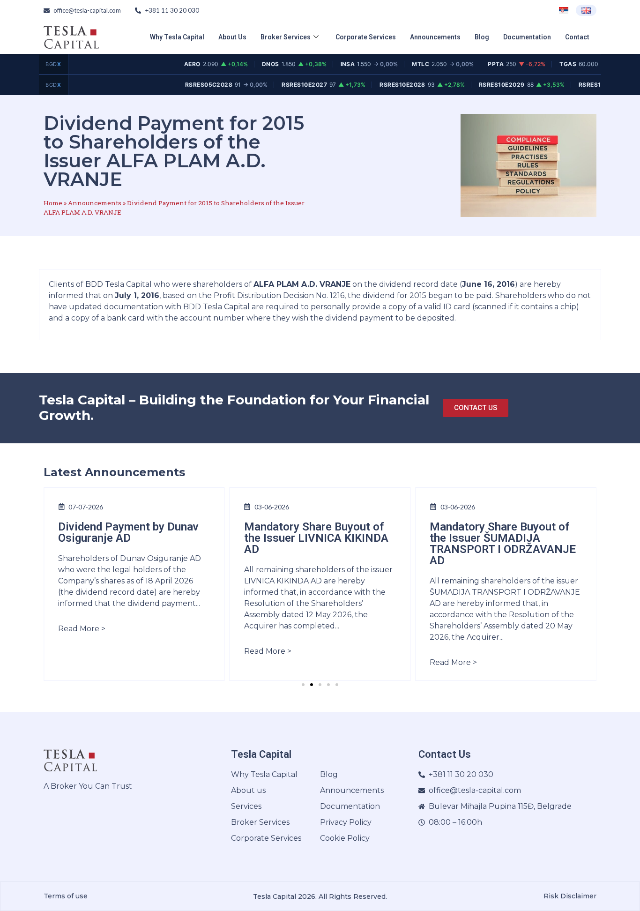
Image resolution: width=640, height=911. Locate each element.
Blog (482, 37)
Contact (577, 37)
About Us (232, 37)
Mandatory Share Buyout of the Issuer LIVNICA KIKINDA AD (316, 538)
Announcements (435, 37)
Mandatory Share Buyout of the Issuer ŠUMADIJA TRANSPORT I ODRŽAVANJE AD (503, 543)
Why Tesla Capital (177, 37)
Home (53, 203)
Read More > (81, 628)
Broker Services (285, 37)
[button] (303, 684)
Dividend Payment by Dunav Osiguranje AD (128, 532)
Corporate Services (365, 37)
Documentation (527, 37)
